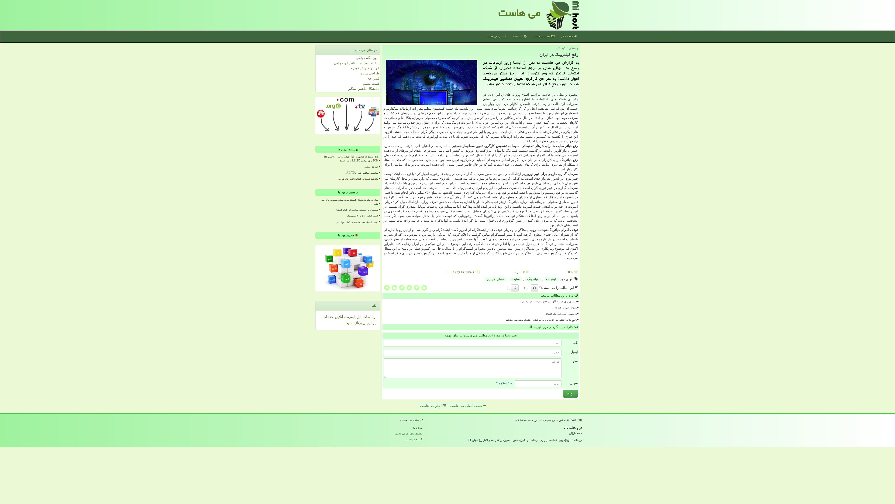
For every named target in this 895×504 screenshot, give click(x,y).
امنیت (349, 323)
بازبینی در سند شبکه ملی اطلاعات (561, 314)
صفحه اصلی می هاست (466, 406)
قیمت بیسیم (371, 83)
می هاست (519, 13)
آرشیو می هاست (413, 439)
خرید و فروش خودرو (365, 68)
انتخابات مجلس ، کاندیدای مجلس (356, 63)
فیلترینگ (533, 279)
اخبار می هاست (431, 406)
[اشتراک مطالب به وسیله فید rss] (387, 287)
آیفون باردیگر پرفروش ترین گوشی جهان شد (357, 222)
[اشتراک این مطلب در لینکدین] (394, 287)
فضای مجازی (495, 279)
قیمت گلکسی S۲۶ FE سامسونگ (362, 216)
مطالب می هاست (542, 36)
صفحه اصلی (567, 36)
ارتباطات (369, 317)
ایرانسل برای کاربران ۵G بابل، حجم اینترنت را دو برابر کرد (548, 301)
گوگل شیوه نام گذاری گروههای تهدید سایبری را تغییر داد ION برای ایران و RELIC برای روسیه (351, 158)
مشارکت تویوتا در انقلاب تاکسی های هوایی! (357, 179)
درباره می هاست (496, 36)
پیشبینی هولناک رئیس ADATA (362, 173)
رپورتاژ (360, 323)
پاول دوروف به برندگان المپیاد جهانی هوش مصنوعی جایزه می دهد (349, 202)
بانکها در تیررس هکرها (566, 307)
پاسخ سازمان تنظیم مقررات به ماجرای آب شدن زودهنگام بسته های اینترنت (541, 320)
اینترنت (551, 279)
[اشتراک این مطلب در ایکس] (424, 287)
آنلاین (339, 317)
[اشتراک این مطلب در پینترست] (416, 287)
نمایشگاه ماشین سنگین (363, 89)
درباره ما (417, 427)
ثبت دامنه (518, 36)
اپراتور (371, 323)
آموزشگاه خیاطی (367, 58)
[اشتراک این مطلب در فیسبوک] (402, 287)
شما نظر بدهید (371, 166)
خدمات (328, 317)
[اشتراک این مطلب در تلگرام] (409, 287)
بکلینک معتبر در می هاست (408, 433)
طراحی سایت (369, 73)
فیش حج (373, 78)
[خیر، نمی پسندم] (515, 287)
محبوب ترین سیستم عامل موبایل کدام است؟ (357, 210)
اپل (359, 317)
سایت (516, 279)
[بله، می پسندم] (534, 287)
